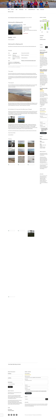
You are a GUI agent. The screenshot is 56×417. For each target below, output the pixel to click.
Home (9, 9)
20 (44, 27)
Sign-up (38, 9)
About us (12, 9)
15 (47, 25)
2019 (19, 17)
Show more (43, 84)
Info (25, 9)
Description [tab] (10, 37)
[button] (21, 25)
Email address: (10, 382)
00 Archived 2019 (22, 17)
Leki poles (41, 37)
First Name (9, 373)
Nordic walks (16, 17)
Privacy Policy (10, 409)
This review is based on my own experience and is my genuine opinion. (44, 129)
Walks (14, 364)
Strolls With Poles (17, 3)
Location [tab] (14, 37)
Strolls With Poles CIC (31, 9)
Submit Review (28, 393)
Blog (16, 9)
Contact (19, 364)
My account (42, 9)
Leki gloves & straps (43, 39)
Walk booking (21, 9)
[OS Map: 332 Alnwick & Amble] (28, 60)
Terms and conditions (11, 410)
